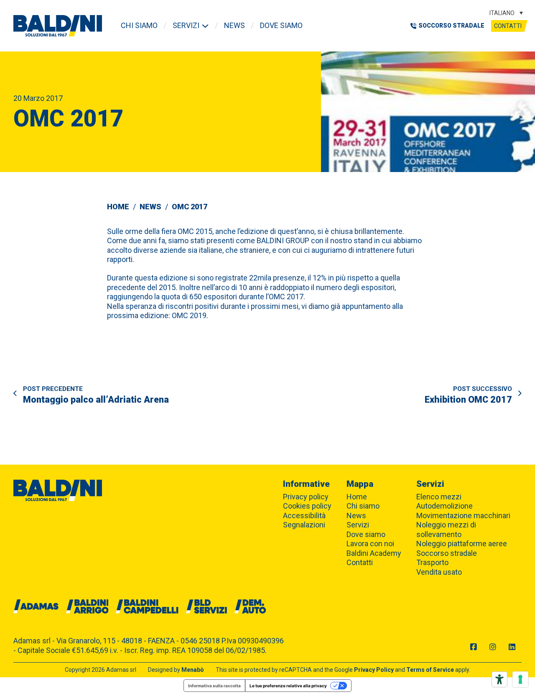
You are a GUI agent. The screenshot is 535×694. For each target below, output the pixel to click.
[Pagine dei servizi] (205, 26)
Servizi (186, 25)
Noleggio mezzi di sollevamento (446, 529)
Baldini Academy (373, 553)
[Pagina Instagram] (492, 647)
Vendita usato (439, 572)
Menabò (192, 669)
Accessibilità (304, 515)
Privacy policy (306, 496)
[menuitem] (506, 12)
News (234, 25)
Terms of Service (430, 669)
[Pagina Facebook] (473, 647)
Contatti (508, 26)
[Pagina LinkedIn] (512, 647)
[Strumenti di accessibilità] (499, 679)
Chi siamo (139, 25)
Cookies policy (307, 505)
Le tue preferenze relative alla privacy (288, 685)
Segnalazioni (304, 524)
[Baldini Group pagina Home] (57, 25)
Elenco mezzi (438, 496)
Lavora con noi (370, 543)
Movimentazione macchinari (463, 515)
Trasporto (432, 562)
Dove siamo (281, 25)
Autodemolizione (444, 505)
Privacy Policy (374, 669)
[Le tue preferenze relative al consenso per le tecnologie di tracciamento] (520, 679)
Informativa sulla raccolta (214, 685)
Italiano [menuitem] (502, 13)
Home (118, 206)
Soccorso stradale (446, 553)
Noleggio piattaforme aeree (461, 543)
